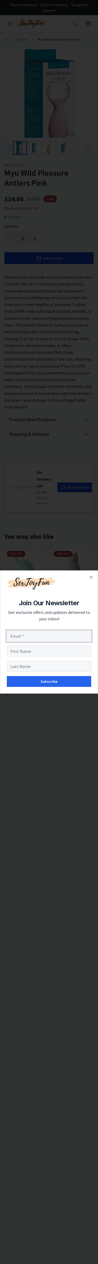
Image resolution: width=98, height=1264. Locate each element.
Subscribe (49, 681)
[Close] (91, 577)
